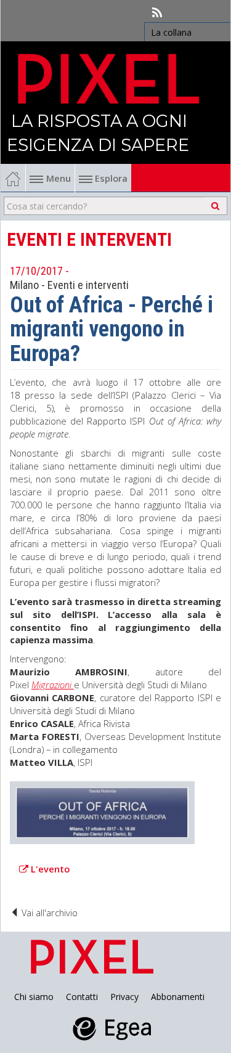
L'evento (50, 869)
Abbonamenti (178, 996)
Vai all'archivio (48, 912)
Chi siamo (34, 996)
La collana (171, 32)
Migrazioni (52, 684)
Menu (58, 178)
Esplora (110, 178)
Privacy (124, 996)
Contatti (82, 996)
